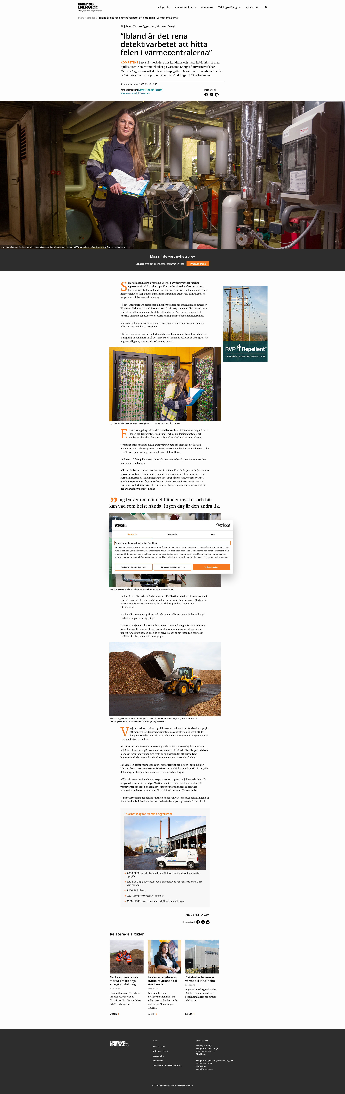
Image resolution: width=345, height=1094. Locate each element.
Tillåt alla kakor (211, 567)
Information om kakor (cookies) (167, 1065)
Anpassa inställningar (171, 567)
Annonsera (207, 7)
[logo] (89, 7)
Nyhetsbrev (252, 7)
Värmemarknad (129, 93)
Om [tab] (213, 534)
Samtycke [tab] (132, 534)
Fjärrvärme (144, 93)
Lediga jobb (163, 7)
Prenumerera (198, 263)
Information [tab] (172, 534)
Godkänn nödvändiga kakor (134, 567)
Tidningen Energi (228, 7)
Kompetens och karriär (150, 89)
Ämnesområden (184, 7)
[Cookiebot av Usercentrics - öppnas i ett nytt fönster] (218, 525)
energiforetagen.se (204, 1069)
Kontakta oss (159, 1046)
